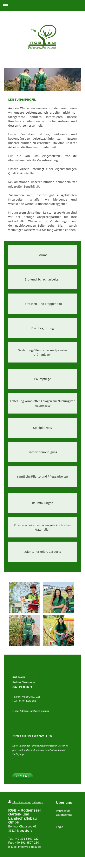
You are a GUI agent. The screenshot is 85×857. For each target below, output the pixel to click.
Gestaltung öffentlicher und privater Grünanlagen (42, 352)
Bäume (42, 255)
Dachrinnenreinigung (42, 452)
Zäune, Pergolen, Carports (42, 552)
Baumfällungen (42, 503)
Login (59, 826)
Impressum (63, 810)
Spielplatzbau (42, 428)
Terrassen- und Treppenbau (42, 304)
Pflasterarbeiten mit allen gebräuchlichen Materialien (42, 527)
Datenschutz (64, 814)
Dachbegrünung (42, 328)
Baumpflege (42, 379)
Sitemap (37, 802)
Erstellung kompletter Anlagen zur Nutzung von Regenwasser (42, 403)
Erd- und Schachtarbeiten (42, 279)
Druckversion (21, 802)
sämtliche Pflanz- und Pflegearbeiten (42, 476)
